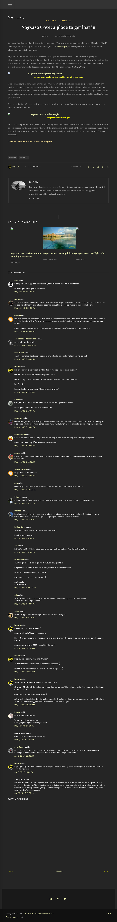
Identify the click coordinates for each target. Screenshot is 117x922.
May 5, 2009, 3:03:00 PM (24, 520)
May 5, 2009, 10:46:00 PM (25, 588)
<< (11, 871)
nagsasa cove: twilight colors (91, 253)
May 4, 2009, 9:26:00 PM (24, 427)
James (17, 453)
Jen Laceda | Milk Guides (25, 339)
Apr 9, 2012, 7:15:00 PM (23, 772)
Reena (17, 399)
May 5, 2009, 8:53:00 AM (24, 446)
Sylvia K (17, 497)
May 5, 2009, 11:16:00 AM (24, 503)
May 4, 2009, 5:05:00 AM (25, 345)
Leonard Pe (19, 353)
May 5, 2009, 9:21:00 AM (24, 462)
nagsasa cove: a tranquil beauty (59, 253)
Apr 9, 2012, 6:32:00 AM (24, 756)
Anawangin (62, 46)
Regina (17, 712)
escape (17, 315)
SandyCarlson (20, 469)
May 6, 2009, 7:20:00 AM (24, 618)
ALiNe (16, 611)
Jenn (16, 546)
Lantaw (15, 167)
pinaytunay (19, 747)
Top (107, 913)
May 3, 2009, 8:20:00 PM (24, 308)
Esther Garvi (19, 527)
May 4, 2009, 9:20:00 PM (24, 411)
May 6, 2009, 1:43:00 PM (24, 648)
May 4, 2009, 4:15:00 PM (24, 392)
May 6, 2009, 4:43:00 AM (24, 604)
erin (16, 595)
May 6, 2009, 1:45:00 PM (24, 672)
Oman (17, 299)
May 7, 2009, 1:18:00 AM (24, 726)
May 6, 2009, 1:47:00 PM (24, 705)
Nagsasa (51, 21)
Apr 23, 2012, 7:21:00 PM (24, 793)
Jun (16, 483)
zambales (65, 21)
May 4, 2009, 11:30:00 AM (24, 359)
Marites (17, 511)
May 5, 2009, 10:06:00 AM (25, 490)
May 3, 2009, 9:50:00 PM (24, 331)
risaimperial (19, 559)
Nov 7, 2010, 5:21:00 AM (24, 740)
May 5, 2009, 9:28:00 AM (24, 476)
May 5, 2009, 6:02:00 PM (24, 552)
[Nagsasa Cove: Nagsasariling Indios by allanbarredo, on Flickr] (58, 74)
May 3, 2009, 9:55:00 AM (24, 292)
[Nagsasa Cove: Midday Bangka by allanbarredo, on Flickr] (58, 114)
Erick (16, 280)
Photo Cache (20, 434)
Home (60, 871)
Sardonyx (18, 418)
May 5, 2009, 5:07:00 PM (24, 538)
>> (105, 871)
